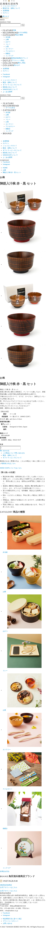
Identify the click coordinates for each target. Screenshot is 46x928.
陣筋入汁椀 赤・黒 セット (12, 172)
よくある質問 (7, 92)
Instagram (6, 76)
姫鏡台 (8, 53)
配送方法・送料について (11, 8)
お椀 (7, 39)
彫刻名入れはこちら (9, 463)
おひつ (8, 42)
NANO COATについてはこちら (11, 468)
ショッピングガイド (10, 6)
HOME (5, 168)
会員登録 (6, 10)
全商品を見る (4, 871)
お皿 (7, 46)
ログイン (6, 13)
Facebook (6, 74)
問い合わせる (4, 451)
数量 (1, 444)
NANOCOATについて (10, 89)
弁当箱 (8, 37)
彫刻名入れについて (10, 87)
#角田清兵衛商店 (6, 885)
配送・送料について (10, 82)
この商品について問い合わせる (14, 453)
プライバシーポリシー (10, 921)
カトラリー (9, 49)
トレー (8, 44)
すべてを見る (10, 108)
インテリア (9, 56)
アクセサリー (10, 51)
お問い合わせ (7, 923)
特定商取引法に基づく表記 (12, 919)
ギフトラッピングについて (12, 85)
